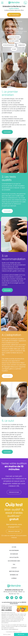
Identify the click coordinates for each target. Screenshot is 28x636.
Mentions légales (14, 571)
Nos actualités (14, 557)
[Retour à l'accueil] (14, 2)
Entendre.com (14, 574)
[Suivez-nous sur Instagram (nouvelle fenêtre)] (20, 597)
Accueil (14, 547)
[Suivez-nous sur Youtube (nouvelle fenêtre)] (16, 597)
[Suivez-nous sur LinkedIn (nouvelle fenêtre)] (11, 597)
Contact (14, 567)
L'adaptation (21, 45)
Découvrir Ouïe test (14, 531)
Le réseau (14, 578)
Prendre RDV (15, 15)
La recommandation (8, 45)
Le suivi (14, 49)
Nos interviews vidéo (14, 561)
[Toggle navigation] (2, 3)
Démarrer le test (14, 492)
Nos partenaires (14, 550)
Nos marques (14, 554)
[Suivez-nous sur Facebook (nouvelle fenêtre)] (7, 597)
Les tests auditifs (14, 41)
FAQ (14, 564)
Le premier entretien (14, 37)
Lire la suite (7, 132)
